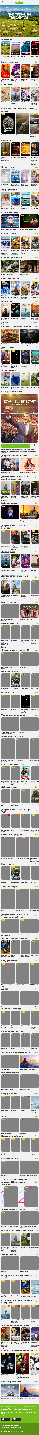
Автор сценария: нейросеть (25, 365)
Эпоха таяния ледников (24, 689)
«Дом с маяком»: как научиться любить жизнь (5, 596)
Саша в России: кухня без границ (28, 472)
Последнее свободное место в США (5, 830)
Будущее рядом (9, 961)
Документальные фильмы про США (16, 810)
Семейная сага (8, 233)
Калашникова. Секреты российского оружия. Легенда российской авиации (5, 644)
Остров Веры (14, 318)
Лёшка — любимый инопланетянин (25, 596)
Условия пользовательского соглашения (11, 1427)
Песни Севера (24, 1271)
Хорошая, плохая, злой (26, 619)
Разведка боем (19, 760)
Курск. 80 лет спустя (34, 1320)
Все (36, 39)
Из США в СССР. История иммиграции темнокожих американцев (5, 1345)
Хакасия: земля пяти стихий (5, 207)
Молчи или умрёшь (25, 1089)
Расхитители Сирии (6, 1133)
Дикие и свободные (6, 1006)
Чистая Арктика (20, 910)
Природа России (9, 190)
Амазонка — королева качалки (34, 1027)
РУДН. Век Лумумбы (34, 569)
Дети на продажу (15, 1295)
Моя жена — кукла (14, 956)
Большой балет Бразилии (15, 388)
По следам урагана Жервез (5, 569)
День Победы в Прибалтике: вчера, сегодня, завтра (29, 344)
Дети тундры (14, 595)
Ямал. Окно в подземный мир (15, 689)
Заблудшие (23, 1133)
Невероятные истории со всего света (16, 1276)
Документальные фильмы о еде (16, 1209)
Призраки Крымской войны (15, 1343)
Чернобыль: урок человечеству (15, 158)
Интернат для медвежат (7, 274)
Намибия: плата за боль (7, 1089)
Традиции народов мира (13, 715)
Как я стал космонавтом (34, 1049)
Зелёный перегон (5, 56)
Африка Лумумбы (23, 57)
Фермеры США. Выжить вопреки (9, 1226)
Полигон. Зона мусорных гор (5, 689)
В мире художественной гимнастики (7, 620)
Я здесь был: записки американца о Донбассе (14, 547)
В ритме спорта (8, 602)
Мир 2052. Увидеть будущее (6, 985)
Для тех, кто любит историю (15, 1325)
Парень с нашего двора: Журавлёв (5, 545)
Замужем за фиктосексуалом (25, 956)
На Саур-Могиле (34, 760)
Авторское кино (9, 1254)
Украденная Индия (24, 79)
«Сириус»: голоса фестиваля (5, 365)
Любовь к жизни (9, 787)
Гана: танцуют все (5, 388)
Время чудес (7, 864)
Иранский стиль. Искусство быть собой (15, 783)
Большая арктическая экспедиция (29, 1006)
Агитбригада (33, 1374)
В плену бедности (10, 1158)
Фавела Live (4, 1175)
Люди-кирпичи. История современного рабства (7, 934)
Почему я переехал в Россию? (28, 229)
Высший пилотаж (9, 623)
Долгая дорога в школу (25, 1248)
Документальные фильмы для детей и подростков (16, 478)
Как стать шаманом (3, 881)
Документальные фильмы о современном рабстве (14, 916)
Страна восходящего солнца (15, 938)
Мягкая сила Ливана (14, 569)
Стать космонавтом (24, 1049)
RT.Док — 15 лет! (9, 212)
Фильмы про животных (12, 257)
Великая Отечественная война (16, 326)
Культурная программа (12, 834)
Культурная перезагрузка (34, 296)
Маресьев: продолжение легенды (34, 642)
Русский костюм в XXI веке (5, 782)
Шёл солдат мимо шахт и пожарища (7, 761)
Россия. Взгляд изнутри (15, 57)
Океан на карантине (14, 1111)
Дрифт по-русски (5, 1069)
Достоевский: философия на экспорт (27, 520)
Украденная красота (4, 1295)
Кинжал (22, 732)
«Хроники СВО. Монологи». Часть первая (15, 1321)
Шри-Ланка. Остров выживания (28, 1175)
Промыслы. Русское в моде (5, 296)
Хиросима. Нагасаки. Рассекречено (5, 159)
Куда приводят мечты (5, 804)
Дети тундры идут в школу (24, 496)
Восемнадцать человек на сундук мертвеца (10, 1399)
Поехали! (18, 135)
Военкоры (33, 545)
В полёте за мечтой (14, 641)
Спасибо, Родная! (5, 472)
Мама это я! (4, 101)
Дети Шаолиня (35, 595)
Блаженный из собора (35, 1153)
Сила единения (5, 343)
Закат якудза (34, 955)
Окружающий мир (10, 671)
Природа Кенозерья (24, 207)
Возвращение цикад (14, 829)
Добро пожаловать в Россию (15, 455)
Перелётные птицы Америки (25, 829)
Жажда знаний (8, 370)
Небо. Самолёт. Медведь (35, 496)
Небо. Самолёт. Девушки (25, 641)
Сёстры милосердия (24, 185)
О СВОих (23, 1320)
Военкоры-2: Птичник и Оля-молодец (8, 667)
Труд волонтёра (9, 886)
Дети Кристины (25, 101)
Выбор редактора (10, 503)
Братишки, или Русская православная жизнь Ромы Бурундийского (5, 321)
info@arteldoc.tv (12, 1415)
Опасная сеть (7, 692)
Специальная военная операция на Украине (16, 1301)
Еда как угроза (5, 520)
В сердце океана (9, 1093)
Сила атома (7, 140)
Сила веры (6, 301)
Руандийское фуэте (4, 1153)
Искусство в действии (12, 1136)
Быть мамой (7, 85)
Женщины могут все (11, 1009)
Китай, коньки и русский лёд (8, 229)
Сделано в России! (10, 279)
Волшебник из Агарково (34, 881)
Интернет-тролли (14, 710)
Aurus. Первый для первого (15, 296)
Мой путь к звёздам (4, 1049)
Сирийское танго (25, 1153)
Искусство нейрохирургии (15, 185)
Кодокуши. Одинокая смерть (5, 956)
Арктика (5, 989)
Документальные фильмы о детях (14, 577)
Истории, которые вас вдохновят (17, 1230)
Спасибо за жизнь (5, 184)
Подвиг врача (7, 167)
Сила (2, 910)
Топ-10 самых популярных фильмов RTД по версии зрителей (14, 1182)
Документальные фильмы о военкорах (14, 526)
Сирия (4, 1116)
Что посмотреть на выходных (15, 1052)
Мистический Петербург (24, 881)
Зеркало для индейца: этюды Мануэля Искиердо (5, 498)
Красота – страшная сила (13, 764)
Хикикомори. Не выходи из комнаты (15, 366)
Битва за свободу (9, 62)
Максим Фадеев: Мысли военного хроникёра (25, 546)
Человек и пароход (33, 1111)
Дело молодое (8, 348)
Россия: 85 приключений (34, 207)
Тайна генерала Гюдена (25, 1343)
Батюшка (23, 318)
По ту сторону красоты (26, 934)
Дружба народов (9, 552)
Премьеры (6, 39)
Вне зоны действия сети (25, 1111)
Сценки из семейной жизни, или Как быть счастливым (5, 252)
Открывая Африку (10, 1072)
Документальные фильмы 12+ (15, 650)
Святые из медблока (34, 185)
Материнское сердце (14, 102)
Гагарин (13, 1048)
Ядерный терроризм (24, 158)
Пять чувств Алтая (14, 207)
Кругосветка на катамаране (27, 1069)
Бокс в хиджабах (25, 1026)
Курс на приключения (11, 1381)
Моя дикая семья (24, 274)
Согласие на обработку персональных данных (13, 1431)
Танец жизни (14, 1153)
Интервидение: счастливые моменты (25, 570)
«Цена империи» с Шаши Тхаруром (5, 80)
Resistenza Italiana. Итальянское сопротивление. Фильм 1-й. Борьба (22, 1377)
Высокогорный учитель (25, 388)
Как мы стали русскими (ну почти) (24, 252)
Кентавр (3, 1271)
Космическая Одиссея (12, 1031)
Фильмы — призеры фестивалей (17, 1351)
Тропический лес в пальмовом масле (28, 1227)
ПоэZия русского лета (12, 736)
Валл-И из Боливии (13, 496)
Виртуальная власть (4, 710)
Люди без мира (24, 667)
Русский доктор (5, 135)
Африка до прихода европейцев (14, 80)
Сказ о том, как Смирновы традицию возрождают (15, 252)
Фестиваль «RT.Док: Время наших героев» (17, 109)
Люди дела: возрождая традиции (24, 297)
